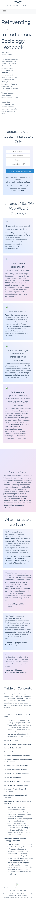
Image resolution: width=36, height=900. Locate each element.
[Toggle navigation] (4, 11)
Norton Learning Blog (18, 890)
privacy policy (11, 182)
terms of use (25, 182)
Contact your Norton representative (18, 888)
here (22, 190)
